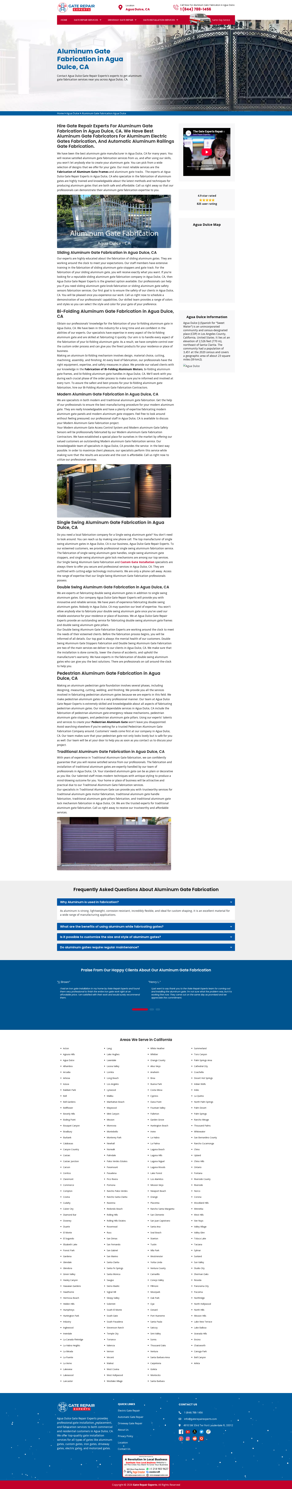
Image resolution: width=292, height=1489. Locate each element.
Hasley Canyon (70, 1280)
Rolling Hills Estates (116, 1220)
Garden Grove (157, 1119)
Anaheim (154, 1072)
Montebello (112, 1131)
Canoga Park (200, 1351)
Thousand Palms (202, 1125)
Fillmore (154, 1286)
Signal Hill (111, 1291)
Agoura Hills (69, 1054)
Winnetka (198, 1208)
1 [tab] (140, 1009)
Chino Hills (199, 1161)
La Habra (154, 1137)
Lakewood (68, 1375)
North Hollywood (202, 1303)
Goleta (153, 1369)
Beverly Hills (69, 1113)
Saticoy (154, 1327)
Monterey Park (114, 1137)
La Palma (155, 1143)
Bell (65, 1095)
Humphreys (68, 1309)
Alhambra (68, 1066)
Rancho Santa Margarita (162, 1208)
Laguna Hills (156, 1155)
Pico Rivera (112, 1179)
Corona (197, 1196)
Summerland (200, 1048)
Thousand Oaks (158, 1345)
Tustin (153, 1244)
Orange (154, 1196)
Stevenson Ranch (115, 1327)
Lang (109, 1048)
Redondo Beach (115, 1208)
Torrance (111, 1339)
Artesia (66, 1078)
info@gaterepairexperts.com (200, 1419)
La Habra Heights (71, 1345)
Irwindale (67, 1333)
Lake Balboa (200, 1327)
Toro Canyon (200, 1054)
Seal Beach (155, 1232)
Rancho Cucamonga (204, 1143)
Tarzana (198, 1244)
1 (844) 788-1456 (195, 9)
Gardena (67, 1256)
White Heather (157, 1048)
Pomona (111, 1185)
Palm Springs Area (203, 1060)
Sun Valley (199, 1262)
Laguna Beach (157, 1149)
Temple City (112, 1333)
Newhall (111, 1143)
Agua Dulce (72, 113)
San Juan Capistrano (160, 1220)
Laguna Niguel (157, 1161)
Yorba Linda (156, 1262)
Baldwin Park (69, 1089)
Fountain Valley (157, 1107)
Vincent (110, 1357)
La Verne (67, 1363)
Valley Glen (199, 1232)
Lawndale (111, 1060)
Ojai (152, 1303)
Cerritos (67, 1173)
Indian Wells (200, 1084)
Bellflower (68, 1107)
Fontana (198, 1173)
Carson (66, 1167)
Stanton (154, 1238)
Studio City (199, 1268)
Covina (66, 1196)
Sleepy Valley (113, 1297)
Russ (109, 1232)
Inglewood (68, 1327)
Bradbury (67, 1131)
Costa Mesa (156, 1089)
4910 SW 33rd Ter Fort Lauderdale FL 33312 (208, 1425)
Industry (67, 1321)
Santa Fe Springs (115, 1268)
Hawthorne (68, 1291)
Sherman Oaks (201, 1274)
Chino (197, 1149)
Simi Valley (155, 1333)
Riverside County (202, 1179)
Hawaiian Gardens (72, 1286)
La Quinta (199, 1095)
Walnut (110, 1363)
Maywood (112, 1107)
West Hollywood (115, 1375)
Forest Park (69, 1250)
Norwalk (111, 1149)
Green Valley (69, 1274)
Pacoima (198, 1291)
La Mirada (68, 1351)
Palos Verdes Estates (117, 1161)
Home (64, 19)
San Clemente (157, 1214)
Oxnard (154, 1309)
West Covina (113, 1369)
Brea (152, 1078)
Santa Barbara (157, 1381)
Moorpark (155, 1291)
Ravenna (111, 1202)
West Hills (199, 1214)
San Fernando (113, 1244)
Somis (153, 1339)
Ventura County (158, 1268)
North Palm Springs (203, 1101)
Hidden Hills (69, 1303)
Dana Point (156, 1101)
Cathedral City (201, 1066)
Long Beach (113, 1078)
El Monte (67, 1232)
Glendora (67, 1268)
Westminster (156, 1256)
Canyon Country (71, 1149)
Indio (196, 1089)
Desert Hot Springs (203, 1078)
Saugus (110, 1280)
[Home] (76, 7)
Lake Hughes (113, 1054)
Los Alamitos (156, 1179)
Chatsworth (199, 1345)
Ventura (154, 1351)
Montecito (155, 1375)
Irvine (153, 1131)
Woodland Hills (201, 1202)
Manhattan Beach (115, 1101)
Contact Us (124, 1449)
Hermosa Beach (71, 1297)
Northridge (199, 1297)
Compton (67, 1190)
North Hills (199, 1309)
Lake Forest (156, 1173)
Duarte (66, 1226)
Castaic (66, 1155)
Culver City (68, 1208)
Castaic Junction (71, 1161)
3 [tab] (157, 1009)
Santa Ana (155, 1226)
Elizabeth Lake (70, 1244)
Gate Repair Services (86, 19)
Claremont (68, 1179)
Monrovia (111, 1125)
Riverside (198, 1185)
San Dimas (112, 1238)
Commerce (68, 1185)
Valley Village (200, 1226)
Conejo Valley (157, 1280)
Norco (197, 1190)
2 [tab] (151, 1009)
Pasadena (111, 1173)
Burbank (67, 1137)
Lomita (110, 1072)
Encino (197, 1339)
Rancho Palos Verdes (117, 1190)
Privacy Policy (125, 1436)
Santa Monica (113, 1274)
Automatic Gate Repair (130, 1417)
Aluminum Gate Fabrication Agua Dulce (104, 113)
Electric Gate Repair (129, 1410)
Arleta (197, 1363)
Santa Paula (156, 1321)
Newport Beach (158, 1190)
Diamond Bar (69, 1214)
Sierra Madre (113, 1286)
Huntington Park (71, 1315)
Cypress (154, 1095)
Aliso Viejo (155, 1066)
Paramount (112, 1167)
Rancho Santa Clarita (117, 1196)
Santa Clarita (113, 1262)
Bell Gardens (69, 1101)
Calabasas (68, 1143)
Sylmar (197, 1250)
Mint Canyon (113, 1113)
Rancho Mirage (201, 1119)
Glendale (67, 1262)
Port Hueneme (157, 1315)
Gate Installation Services (159, 19)
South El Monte (114, 1309)
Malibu (110, 1095)
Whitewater (199, 1131)
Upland (197, 1155)
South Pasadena (115, 1321)
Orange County (157, 1060)
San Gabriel (112, 1250)
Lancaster (68, 1381)
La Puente (68, 1357)
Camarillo (155, 1274)
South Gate (112, 1315)
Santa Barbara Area (160, 1357)
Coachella (199, 1072)
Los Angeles (113, 1084)
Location (123, 1442)
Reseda (197, 1280)
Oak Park (154, 1297)
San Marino (112, 1256)
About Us (123, 1429)
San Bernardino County (205, 1137)
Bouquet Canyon (71, 1125)
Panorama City (201, 1286)
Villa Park (154, 1250)
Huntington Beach (159, 1125)
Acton (66, 1048)
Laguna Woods (157, 1167)
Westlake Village (115, 1381)
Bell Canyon (200, 1357)
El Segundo (68, 1238)
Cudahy (66, 1202)
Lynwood (111, 1089)
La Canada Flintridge (73, 1339)
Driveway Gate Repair (120, 19)
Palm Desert (200, 1107)
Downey (67, 1220)
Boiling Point (69, 1119)
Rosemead (112, 1226)
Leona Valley (113, 1066)
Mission (110, 1119)
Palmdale (111, 1155)
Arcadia (66, 1072)
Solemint (111, 1303)
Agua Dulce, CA (138, 9)
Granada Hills (200, 1333)
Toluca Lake (200, 1238)
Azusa (66, 1084)
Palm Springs (200, 1113)
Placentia (154, 1202)
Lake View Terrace (203, 1321)
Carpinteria (155, 1363)
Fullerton (154, 1113)
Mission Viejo (156, 1185)
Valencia (111, 1345)
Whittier (154, 1054)
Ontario (198, 1167)
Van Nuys (198, 1220)
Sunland (198, 1256)
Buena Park (156, 1084)
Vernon (110, 1351)
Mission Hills (200, 1315)
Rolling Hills (112, 1214)
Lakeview (67, 1369)
